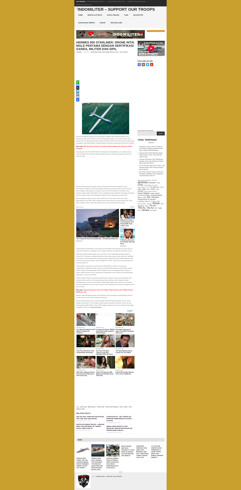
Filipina (162, 187)
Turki (160, 208)
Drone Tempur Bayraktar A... (96, 1)
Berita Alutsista (95, 15)
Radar (102, 23)
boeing (158, 182)
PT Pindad (153, 201)
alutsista (143, 182)
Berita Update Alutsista (108, 52)
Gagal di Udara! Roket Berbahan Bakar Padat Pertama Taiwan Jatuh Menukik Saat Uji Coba (151, 154)
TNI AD (152, 206)
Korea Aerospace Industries (150, 191)
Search (161, 133)
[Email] (105, 96)
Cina (140, 185)
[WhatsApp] (105, 81)
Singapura (141, 206)
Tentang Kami (116, 23)
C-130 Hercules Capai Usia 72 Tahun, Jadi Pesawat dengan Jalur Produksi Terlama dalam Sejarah (152, 167)
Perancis (155, 197)
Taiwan (146, 206)
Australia (152, 183)
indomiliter (79, 52)
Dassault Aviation (147, 185)
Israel (121, 407)
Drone (117, 52)
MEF (149, 197)
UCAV (139, 210)
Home (80, 15)
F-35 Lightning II (154, 187)
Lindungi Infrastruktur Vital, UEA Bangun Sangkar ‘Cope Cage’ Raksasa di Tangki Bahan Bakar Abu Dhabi (151, 161)
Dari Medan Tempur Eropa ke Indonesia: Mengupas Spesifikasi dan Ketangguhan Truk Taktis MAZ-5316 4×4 (151, 173)
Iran (148, 189)
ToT (156, 208)
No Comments (124, 52)
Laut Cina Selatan (144, 195)
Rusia (156, 203)
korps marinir (155, 193)
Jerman (140, 191)
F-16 (147, 187)
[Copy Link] (105, 93)
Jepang (157, 189)
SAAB (161, 203)
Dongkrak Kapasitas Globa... (137, 1)
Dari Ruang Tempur (86, 23)
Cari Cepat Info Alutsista (145, 130)
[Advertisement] (105, 67)
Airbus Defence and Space (144, 180)
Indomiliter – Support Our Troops (109, 476)
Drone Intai (83, 407)
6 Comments (79, 430)
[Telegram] (105, 90)
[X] (105, 87)
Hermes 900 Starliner (112, 407)
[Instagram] (143, 64)
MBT (144, 197)
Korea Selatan (143, 193)
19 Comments (110, 432)
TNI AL (142, 208)
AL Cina (154, 180)
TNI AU (150, 208)
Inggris (144, 189)
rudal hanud (149, 203)
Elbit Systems (92, 407)
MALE (125, 407)
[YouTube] (151, 64)
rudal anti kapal (142, 203)
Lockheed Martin (156, 195)
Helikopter (138, 15)
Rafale (158, 201)
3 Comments (109, 422)
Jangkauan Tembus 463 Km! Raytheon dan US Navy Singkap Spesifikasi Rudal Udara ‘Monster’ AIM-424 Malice (151, 148)
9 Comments (79, 420)
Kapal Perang (113, 15)
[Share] (105, 99)
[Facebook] (105, 84)
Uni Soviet (153, 210)
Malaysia (140, 197)
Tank (126, 15)
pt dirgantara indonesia (144, 201)
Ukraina (145, 210)
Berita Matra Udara (96, 52)
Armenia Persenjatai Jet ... (84, 4)
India (139, 189)
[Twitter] (147, 64)
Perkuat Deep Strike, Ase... (116, 1)
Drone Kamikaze (141, 187)
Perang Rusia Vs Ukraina (146, 199)
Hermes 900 (100, 407)
